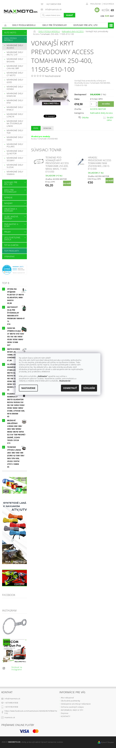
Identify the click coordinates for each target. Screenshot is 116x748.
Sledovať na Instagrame (16, 668)
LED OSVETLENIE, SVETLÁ (12, 238)
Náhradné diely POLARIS (15, 145)
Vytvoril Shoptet (107, 742)
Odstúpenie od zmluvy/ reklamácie (76, 704)
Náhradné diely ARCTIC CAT (15, 53)
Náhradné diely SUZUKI (15, 166)
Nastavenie (28, 388)
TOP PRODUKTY (11, 250)
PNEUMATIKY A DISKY (11, 225)
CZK (102, 16)
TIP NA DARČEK (11, 245)
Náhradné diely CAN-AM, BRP (15, 67)
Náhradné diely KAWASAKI (15, 94)
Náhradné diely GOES (15, 81)
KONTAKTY (65, 716)
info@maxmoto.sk (12, 698)
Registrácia (108, 4)
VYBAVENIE (9, 256)
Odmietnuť (70, 388)
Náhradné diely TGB (15, 131)
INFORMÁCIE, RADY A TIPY (72, 710)
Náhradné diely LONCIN (15, 115)
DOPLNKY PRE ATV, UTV (85, 25)
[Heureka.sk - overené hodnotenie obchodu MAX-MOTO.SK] (14, 269)
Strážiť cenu (110, 118)
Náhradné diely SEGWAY (15, 159)
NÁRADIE (8, 197)
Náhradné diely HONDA (15, 88)
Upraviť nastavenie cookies (52, 742)
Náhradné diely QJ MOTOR (15, 152)
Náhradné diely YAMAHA (15, 172)
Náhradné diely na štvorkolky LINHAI (15, 123)
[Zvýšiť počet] (96, 102)
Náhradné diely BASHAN (15, 60)
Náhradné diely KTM (15, 101)
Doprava (64, 713)
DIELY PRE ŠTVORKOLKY (54, 25)
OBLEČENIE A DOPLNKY (10, 210)
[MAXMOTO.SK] (21, 9)
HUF (112, 16)
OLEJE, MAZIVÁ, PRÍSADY (11, 217)
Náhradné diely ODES (15, 138)
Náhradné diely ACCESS (15, 46)
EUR (107, 15)
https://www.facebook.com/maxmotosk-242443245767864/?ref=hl (31, 712)
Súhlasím (89, 388)
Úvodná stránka (5, 25)
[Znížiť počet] (96, 105)
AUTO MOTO (10, 32)
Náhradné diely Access (101, 113)
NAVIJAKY (8, 203)
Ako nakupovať (67, 697)
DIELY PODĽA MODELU (24, 25)
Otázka (85, 117)
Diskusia (47, 128)
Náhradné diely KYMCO (15, 108)
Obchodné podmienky (70, 700)
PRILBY (7, 231)
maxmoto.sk (10, 717)
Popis (35, 128)
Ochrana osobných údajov (72, 707)
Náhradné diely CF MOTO (15, 74)
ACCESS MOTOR (98, 109)
